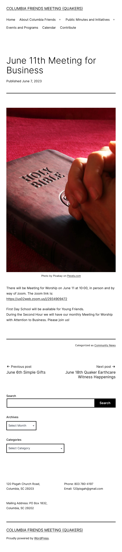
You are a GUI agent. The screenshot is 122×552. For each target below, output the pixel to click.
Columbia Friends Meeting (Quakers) (44, 8)
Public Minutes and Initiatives (88, 20)
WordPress (41, 538)
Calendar (49, 27)
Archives (12, 417)
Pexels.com (74, 275)
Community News (105, 345)
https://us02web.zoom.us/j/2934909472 (36, 299)
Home (10, 20)
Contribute (68, 27)
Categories (13, 439)
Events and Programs (22, 27)
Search (11, 396)
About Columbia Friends (37, 20)
